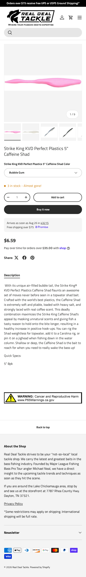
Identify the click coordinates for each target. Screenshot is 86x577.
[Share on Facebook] (24, 258)
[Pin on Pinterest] (32, 258)
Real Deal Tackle (20, 567)
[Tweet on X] (16, 258)
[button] (70, 17)
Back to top (43, 427)
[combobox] (43, 32)
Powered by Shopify (40, 567)
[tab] (12, 275)
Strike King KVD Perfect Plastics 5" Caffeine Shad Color (37, 164)
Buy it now (43, 209)
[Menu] (79, 17)
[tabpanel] (43, 324)
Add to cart (57, 197)
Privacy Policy (13, 503)
